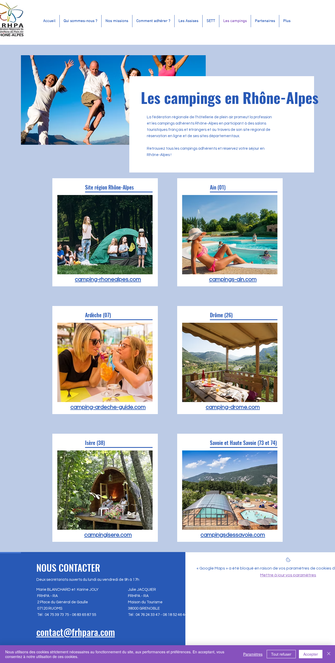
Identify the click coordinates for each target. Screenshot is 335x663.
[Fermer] (329, 654)
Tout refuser (281, 654)
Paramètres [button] (253, 654)
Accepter (310, 654)
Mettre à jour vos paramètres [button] (288, 575)
